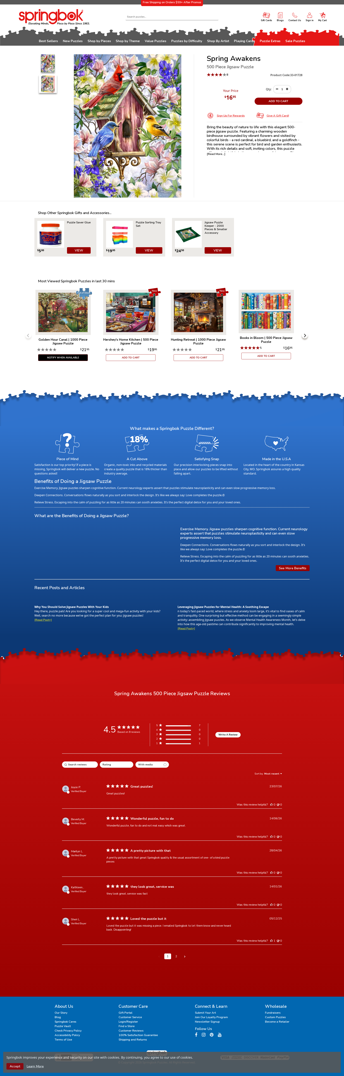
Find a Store (127, 1026)
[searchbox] (80, 764)
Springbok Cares (65, 1022)
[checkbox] (152, 764)
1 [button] (168, 956)
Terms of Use (63, 1040)
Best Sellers (48, 41)
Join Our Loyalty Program (211, 1017)
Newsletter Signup (207, 1022)
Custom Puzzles (275, 1017)
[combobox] (172, 16)
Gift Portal (125, 1013)
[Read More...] (216, 154)
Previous (28, 335)
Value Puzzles (155, 41)
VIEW (79, 250)
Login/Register (128, 1022)
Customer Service (130, 1017)
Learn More (35, 1066)
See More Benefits (292, 568)
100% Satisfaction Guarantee (138, 1035)
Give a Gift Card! (278, 116)
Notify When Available (63, 357)
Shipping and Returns (133, 1040)
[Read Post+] (43, 620)
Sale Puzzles (295, 41)
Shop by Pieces (99, 41)
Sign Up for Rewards (231, 116)
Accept (15, 1066)
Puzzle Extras (270, 41)
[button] (159, 956)
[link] (178, 744)
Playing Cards (244, 41)
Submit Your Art (205, 1013)
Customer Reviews (131, 1031)
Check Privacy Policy (68, 1031)
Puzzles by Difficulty (186, 41)
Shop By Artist (218, 41)
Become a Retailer (277, 1022)
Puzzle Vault (63, 1026)
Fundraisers (273, 1013)
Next (305, 335)
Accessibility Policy (67, 1035)
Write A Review (228, 734)
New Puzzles (73, 41)
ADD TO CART (278, 101)
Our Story (61, 1013)
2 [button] (176, 956)
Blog (58, 1017)
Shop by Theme (128, 41)
